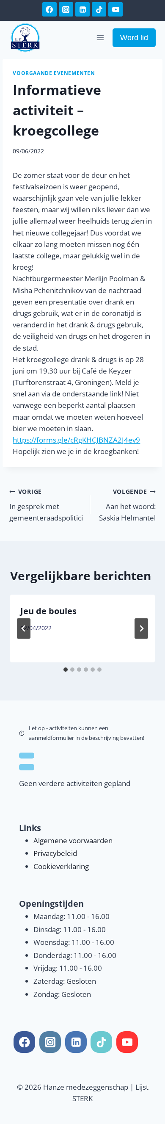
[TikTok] (99, 9)
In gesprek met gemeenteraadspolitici (46, 505)
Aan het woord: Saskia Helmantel (127, 505)
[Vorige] (26, 756)
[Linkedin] (82, 9)
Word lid (134, 37)
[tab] (65, 669)
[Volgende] (141, 628)
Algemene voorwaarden (73, 840)
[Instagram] (66, 9)
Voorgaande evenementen (54, 72)
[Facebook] (49, 9)
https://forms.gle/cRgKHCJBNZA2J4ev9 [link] (76, 440)
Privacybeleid (55, 853)
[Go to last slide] (23, 628)
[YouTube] (115, 9)
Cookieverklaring (61, 866)
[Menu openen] (100, 37)
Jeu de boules (48, 611)
